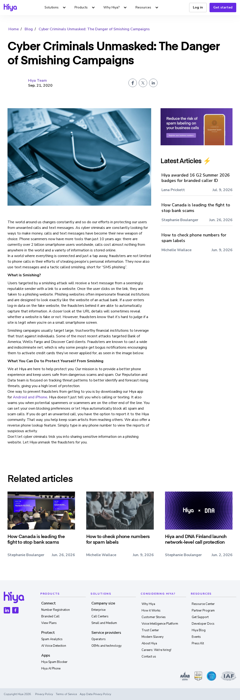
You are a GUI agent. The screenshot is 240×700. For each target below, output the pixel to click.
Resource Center (203, 604)
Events (196, 637)
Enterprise (98, 610)
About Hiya (149, 643)
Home (13, 29)
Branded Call (50, 616)
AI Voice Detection (53, 646)
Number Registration (55, 610)
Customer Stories (154, 617)
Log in (198, 7)
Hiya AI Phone (50, 668)
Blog (29, 29)
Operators (98, 639)
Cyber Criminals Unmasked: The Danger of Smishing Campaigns (94, 29)
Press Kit (198, 643)
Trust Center (150, 630)
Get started (222, 7)
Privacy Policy (44, 694)
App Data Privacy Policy (95, 694)
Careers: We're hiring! (156, 650)
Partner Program (203, 610)
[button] (56, 7)
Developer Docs (203, 624)
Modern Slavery (153, 637)
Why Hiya (148, 604)
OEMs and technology (106, 646)
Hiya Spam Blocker (54, 662)
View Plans (49, 623)
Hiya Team (37, 80)
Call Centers (100, 616)
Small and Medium (104, 623)
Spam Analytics (52, 639)
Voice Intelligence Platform (160, 624)
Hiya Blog (199, 630)
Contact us (149, 656)
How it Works (151, 610)
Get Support (200, 617)
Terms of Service (66, 694)
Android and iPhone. (30, 397)
